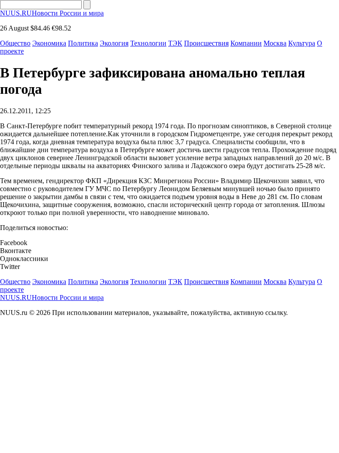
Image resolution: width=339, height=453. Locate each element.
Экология (114, 43)
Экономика (49, 43)
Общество (15, 43)
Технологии (148, 43)
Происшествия (206, 43)
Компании (246, 43)
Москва (275, 43)
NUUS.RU (52, 13)
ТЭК (175, 43)
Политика (83, 43)
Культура (301, 43)
